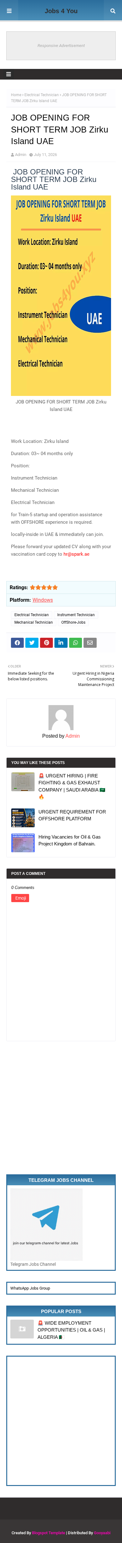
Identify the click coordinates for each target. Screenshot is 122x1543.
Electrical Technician (41, 95)
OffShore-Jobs (73, 622)
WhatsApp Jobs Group (30, 1288)
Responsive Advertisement (61, 45)
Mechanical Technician (33, 622)
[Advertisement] (61, 1113)
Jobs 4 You (61, 11)
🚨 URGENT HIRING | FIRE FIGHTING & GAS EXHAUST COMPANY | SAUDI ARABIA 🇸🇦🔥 (71, 786)
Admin (20, 154)
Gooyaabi (102, 1532)
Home (16, 95)
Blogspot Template (48, 1532)
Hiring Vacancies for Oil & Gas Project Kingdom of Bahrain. (69, 840)
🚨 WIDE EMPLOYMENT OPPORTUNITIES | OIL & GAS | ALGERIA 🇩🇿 (71, 1330)
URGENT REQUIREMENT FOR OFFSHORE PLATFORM (72, 815)
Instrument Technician (76, 615)
